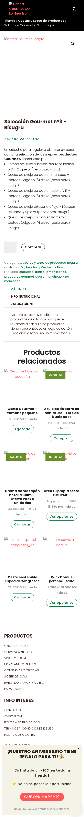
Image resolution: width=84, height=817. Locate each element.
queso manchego (48, 277)
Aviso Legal (13, 716)
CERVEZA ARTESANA (18, 652)
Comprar (33, 247)
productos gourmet (19, 277)
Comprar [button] (61, 438)
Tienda (9, 21)
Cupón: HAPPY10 (42, 796)
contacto (12, 710)
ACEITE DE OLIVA (15, 676)
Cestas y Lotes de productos (41, 21)
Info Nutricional (25, 296)
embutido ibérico (32, 272)
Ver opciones (62, 516)
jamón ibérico (56, 272)
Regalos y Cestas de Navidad (47, 267)
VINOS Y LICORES (16, 658)
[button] (72, 44)
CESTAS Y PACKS (16, 645)
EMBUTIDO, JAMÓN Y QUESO (24, 682)
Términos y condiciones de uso (29, 728)
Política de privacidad (22, 722)
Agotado (22, 429)
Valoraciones (22, 304)
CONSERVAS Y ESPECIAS (21, 670)
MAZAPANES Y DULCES (20, 664)
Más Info (18, 289)
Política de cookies (19, 734)
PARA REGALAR (14, 689)
